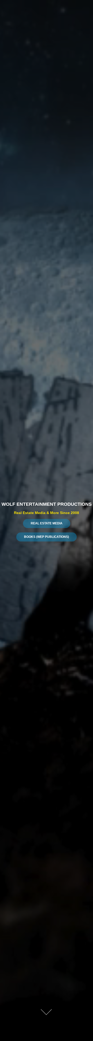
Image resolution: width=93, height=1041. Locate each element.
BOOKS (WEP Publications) (46, 537)
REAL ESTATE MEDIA (47, 523)
